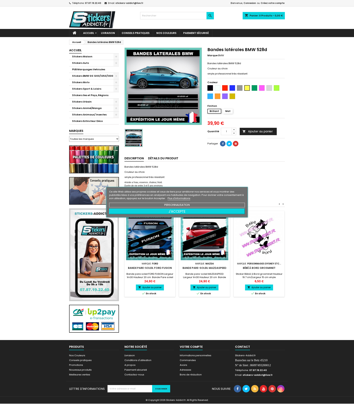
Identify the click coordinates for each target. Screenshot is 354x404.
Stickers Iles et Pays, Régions (90, 95)
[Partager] (222, 143)
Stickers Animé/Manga (87, 108)
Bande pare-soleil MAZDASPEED (204, 268)
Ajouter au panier (257, 131)
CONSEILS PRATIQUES (136, 33)
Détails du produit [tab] (163, 158)
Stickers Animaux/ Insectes (89, 114)
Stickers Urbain (82, 101)
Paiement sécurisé (196, 33)
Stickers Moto (81, 82)
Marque (212, 55)
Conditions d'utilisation (137, 360)
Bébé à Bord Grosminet (259, 268)
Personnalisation (177, 205)
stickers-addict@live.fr (129, 3)
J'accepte (177, 211)
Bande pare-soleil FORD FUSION (150, 268)
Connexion (250, 3)
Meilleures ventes (79, 374)
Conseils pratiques (80, 360)
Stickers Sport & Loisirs (86, 89)
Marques (76, 131)
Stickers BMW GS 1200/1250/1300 (92, 76)
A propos (130, 365)
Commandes (188, 360)
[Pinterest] (235, 143)
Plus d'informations (179, 198)
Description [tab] (134, 158)
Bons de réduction (191, 374)
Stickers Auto (80, 63)
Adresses (185, 370)
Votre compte (191, 347)
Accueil (88, 33)
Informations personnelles (195, 355)
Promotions (76, 365)
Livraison (108, 33)
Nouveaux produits (80, 370)
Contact (242, 347)
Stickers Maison (82, 56)
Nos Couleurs (166, 33)
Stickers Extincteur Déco (87, 121)
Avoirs (183, 365)
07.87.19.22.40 (93, 3)
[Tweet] (229, 143)
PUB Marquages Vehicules (88, 69)
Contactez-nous (134, 374)
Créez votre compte (272, 3)
